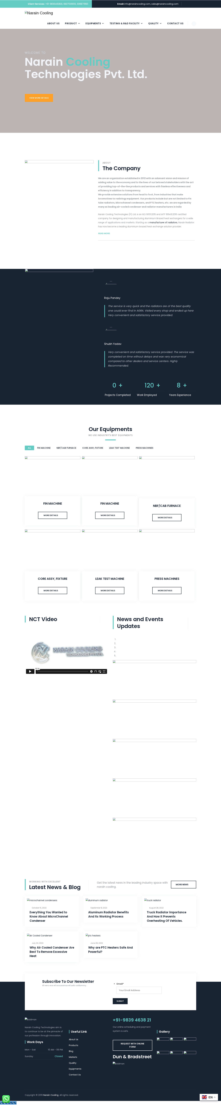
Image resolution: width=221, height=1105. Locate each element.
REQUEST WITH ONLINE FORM (132, 1045)
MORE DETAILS (51, 515)
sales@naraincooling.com (164, 3)
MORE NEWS (182, 884)
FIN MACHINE (44, 447)
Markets (73, 1057)
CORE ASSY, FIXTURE (92, 447)
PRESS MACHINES (144, 447)
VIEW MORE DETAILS (39, 97)
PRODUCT (71, 23)
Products (73, 1045)
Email (120, 983)
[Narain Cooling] (39, 13)
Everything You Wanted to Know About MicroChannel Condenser (49, 916)
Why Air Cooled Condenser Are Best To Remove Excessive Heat (52, 952)
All (29, 447)
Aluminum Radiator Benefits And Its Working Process (108, 914)
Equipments (75, 1068)
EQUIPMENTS (93, 23)
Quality (72, 1062)
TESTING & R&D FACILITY (125, 23)
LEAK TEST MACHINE (119, 447)
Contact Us (175, 23)
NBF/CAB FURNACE (66, 447)
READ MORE (104, 233)
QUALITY (153, 23)
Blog (71, 1051)
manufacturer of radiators (163, 222)
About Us (53, 23)
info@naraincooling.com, (137, 3)
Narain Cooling (50, 1095)
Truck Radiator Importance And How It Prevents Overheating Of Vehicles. (166, 916)
